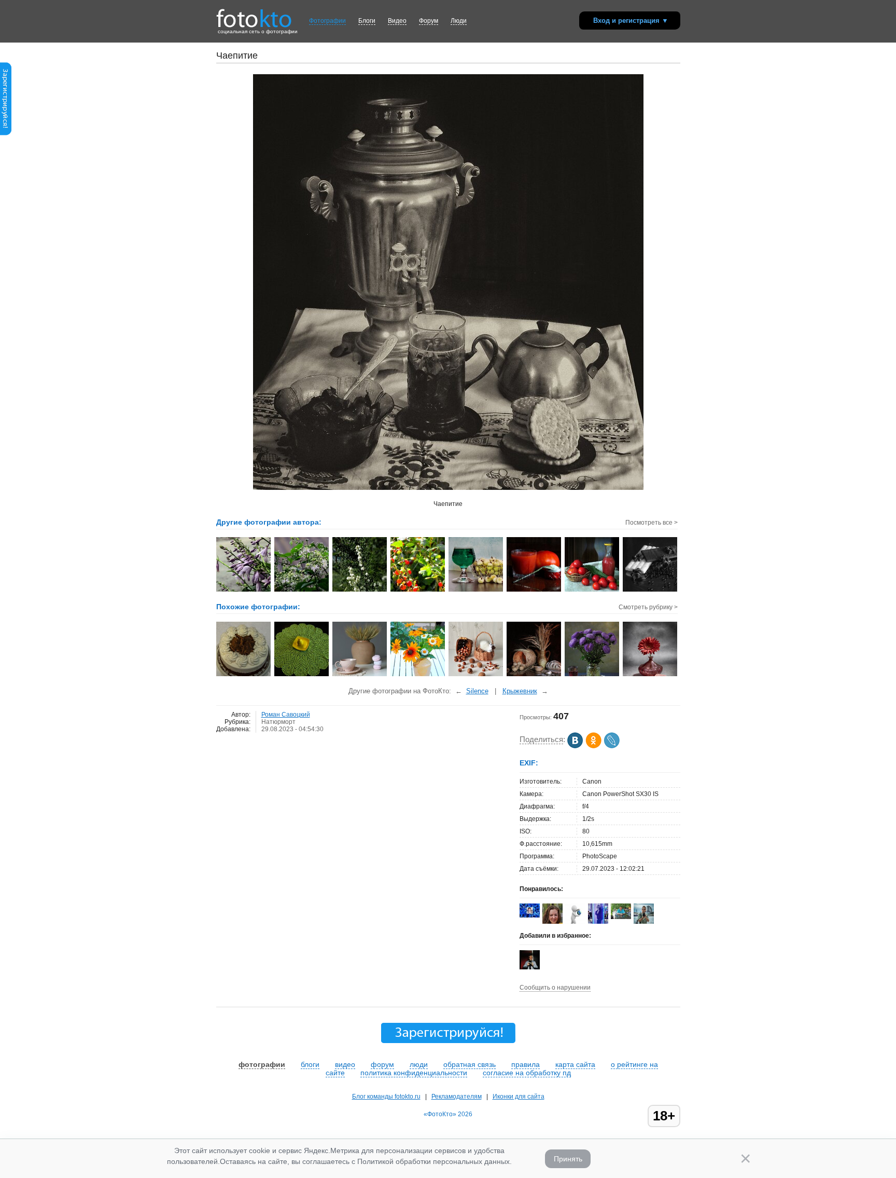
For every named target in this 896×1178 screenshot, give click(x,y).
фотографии (262, 1064)
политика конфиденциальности (413, 1073)
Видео (397, 20)
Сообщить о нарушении (555, 987)
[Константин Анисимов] (621, 917)
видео (345, 1064)
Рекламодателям (456, 1096)
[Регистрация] (5, 133)
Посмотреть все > (651, 522)
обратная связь (469, 1064)
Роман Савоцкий (285, 714)
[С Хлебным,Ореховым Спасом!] (534, 675)
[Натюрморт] (592, 675)
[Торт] (244, 675)
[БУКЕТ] (418, 675)
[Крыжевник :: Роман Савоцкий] (476, 590)
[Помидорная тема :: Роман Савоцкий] (592, 590)
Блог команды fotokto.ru (386, 1096)
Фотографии (327, 20)
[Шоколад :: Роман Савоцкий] (650, 590)
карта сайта (575, 1064)
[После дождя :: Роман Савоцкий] (244, 590)
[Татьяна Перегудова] (530, 915)
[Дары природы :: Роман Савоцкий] (418, 590)
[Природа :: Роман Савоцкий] (302, 590)
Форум (428, 20)
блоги (310, 1064)
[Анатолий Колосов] (530, 967)
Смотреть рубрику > (648, 607)
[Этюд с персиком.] (650, 675)
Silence (477, 691)
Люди (459, 20)
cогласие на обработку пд (527, 1073)
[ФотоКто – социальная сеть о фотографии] (254, 14)
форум (382, 1064)
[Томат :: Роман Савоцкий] (534, 590)
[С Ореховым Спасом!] (476, 675)
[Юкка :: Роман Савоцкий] (360, 590)
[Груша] (302, 675)
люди (419, 1064)
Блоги (366, 20)
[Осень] (360, 675)
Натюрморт (278, 721)
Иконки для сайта (518, 1096)
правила (525, 1064)
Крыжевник (519, 691)
